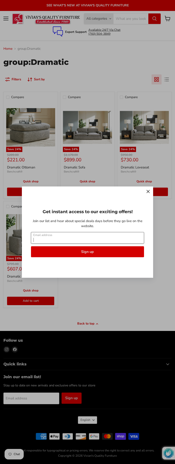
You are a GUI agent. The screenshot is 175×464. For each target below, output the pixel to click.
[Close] (148, 191)
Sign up (87, 251)
